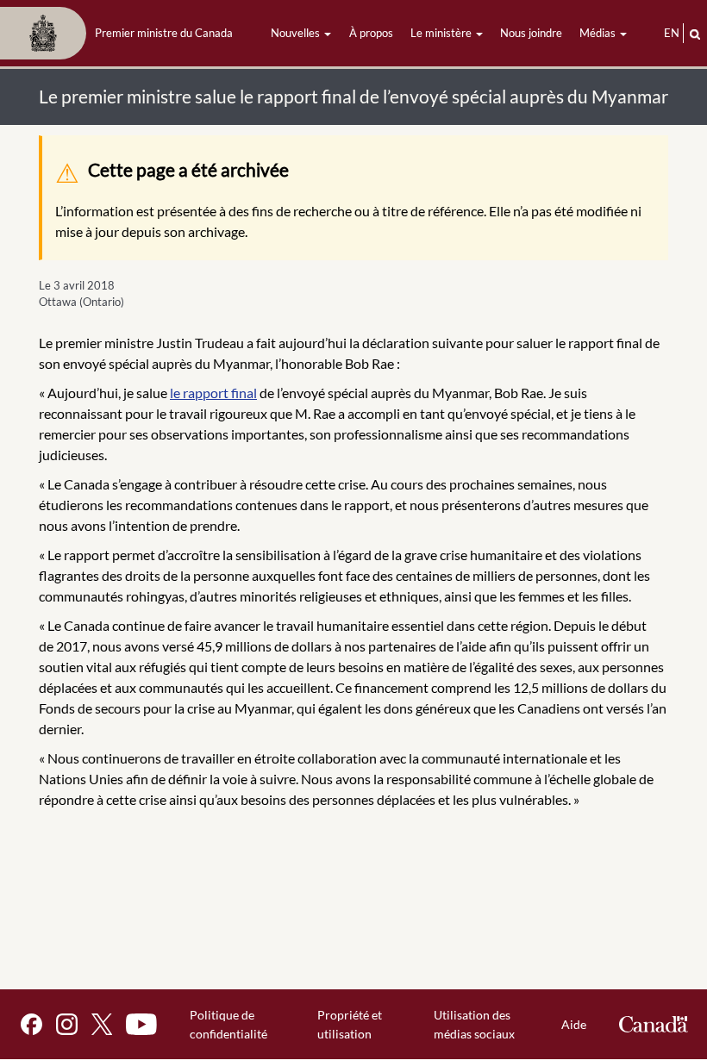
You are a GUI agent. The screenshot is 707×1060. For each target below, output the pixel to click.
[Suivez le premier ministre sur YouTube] (141, 1024)
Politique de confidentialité (228, 1024)
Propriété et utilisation (349, 1024)
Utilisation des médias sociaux (474, 1024)
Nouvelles (296, 33)
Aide (573, 1024)
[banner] (121, 33)
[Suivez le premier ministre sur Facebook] (31, 1024)
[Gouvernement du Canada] (653, 1024)
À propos (371, 33)
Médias (598, 33)
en (671, 33)
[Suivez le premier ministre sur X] (101, 1024)
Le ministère (442, 33)
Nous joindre (531, 33)
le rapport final (213, 392)
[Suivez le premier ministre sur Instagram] (67, 1024)
